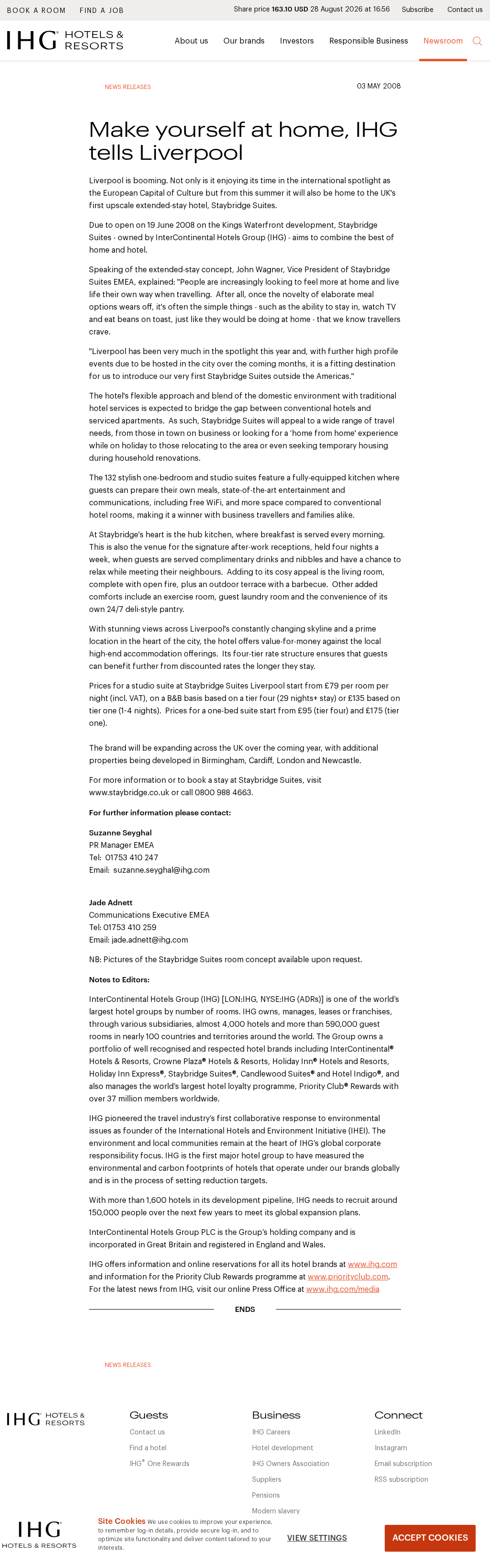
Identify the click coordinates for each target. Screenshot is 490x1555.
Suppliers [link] (266, 1480)
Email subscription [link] (403, 1464)
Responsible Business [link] (368, 41)
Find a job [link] (102, 11)
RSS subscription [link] (401, 1480)
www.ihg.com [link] (372, 1264)
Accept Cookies (430, 1537)
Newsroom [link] (443, 41)
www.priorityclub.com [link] (348, 1277)
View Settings (317, 1538)
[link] (79, 52)
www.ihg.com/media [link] (342, 1289)
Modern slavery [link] (276, 1511)
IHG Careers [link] (271, 1432)
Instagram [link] (391, 1448)
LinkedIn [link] (388, 1432)
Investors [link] (297, 41)
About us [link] (191, 41)
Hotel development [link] (282, 1448)
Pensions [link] (266, 1495)
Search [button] (478, 41)
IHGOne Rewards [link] (159, 1463)
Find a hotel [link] (148, 1448)
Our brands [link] (244, 41)
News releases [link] (128, 87)
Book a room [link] (36, 11)
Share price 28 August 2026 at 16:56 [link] (312, 9)
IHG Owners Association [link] (290, 1464)
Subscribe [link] (418, 10)
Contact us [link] (465, 10)
